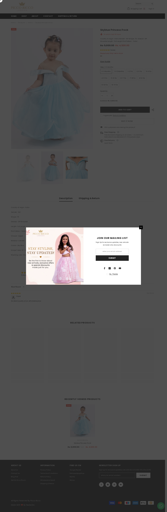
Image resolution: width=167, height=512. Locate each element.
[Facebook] (104, 268)
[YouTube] (119, 268)
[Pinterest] (114, 268)
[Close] (141, 227)
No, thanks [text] (113, 274)
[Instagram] (109, 268)
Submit (112, 258)
